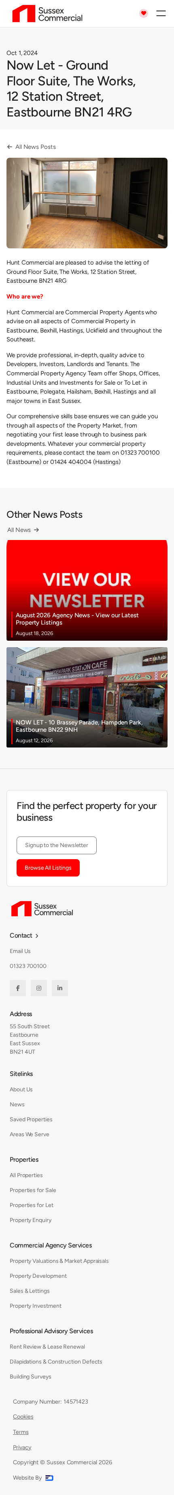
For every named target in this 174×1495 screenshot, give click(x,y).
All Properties (26, 1175)
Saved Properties (31, 1119)
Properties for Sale (33, 1190)
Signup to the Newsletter (56, 845)
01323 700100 (28, 966)
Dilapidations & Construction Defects (56, 1361)
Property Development (38, 1276)
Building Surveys (30, 1376)
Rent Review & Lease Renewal (47, 1346)
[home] (45, 13)
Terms (21, 1432)
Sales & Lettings (30, 1290)
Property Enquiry (30, 1220)
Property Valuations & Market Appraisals (59, 1261)
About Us (21, 1089)
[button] (161, 13)
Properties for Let (31, 1205)
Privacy (22, 1447)
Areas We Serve (29, 1134)
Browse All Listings (48, 867)
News (17, 1104)
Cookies (23, 1416)
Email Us (20, 951)
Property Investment (36, 1305)
